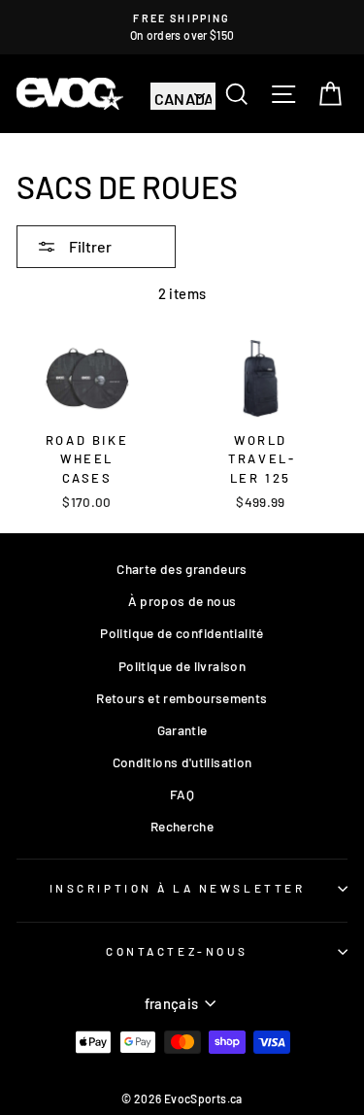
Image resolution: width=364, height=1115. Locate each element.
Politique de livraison (182, 666)
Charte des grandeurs (181, 568)
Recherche (182, 826)
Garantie (182, 730)
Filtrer (89, 246)
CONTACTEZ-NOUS (177, 951)
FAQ (182, 794)
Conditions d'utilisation (182, 762)
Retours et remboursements (181, 698)
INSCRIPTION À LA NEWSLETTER (177, 888)
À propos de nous (182, 600)
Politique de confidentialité (181, 633)
